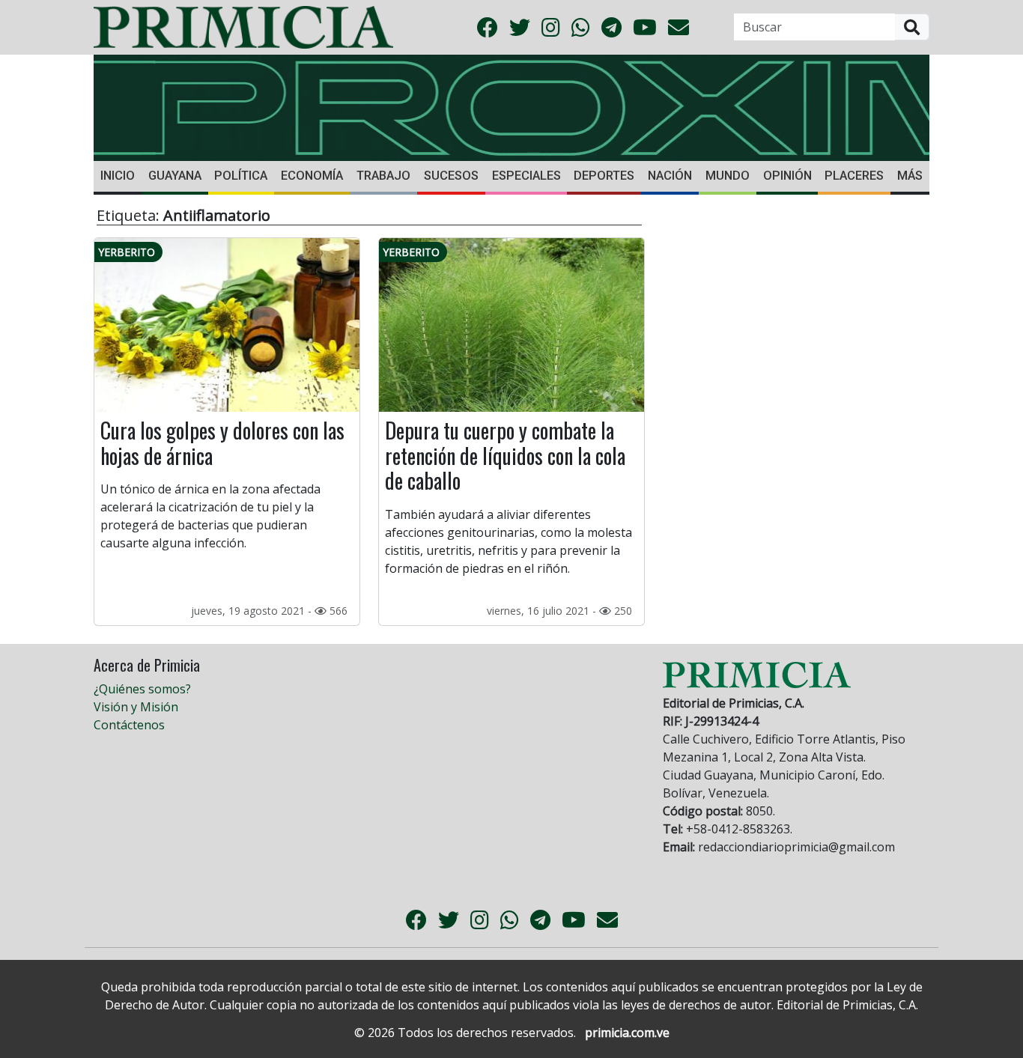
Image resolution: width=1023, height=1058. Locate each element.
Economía (312, 175)
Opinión (787, 175)
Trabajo (383, 175)
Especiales (526, 175)
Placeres (854, 175)
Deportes (604, 175)
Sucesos (451, 175)
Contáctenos (129, 725)
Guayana (174, 175)
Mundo (727, 175)
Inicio (117, 175)
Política (240, 175)
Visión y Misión (136, 707)
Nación (670, 175)
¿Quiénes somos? (142, 689)
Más (910, 175)
